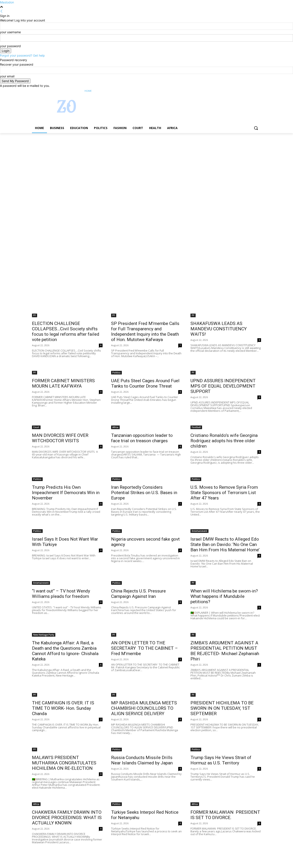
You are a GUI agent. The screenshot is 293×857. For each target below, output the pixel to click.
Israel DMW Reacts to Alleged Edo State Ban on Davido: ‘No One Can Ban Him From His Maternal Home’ (225, 544)
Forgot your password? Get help (22, 55)
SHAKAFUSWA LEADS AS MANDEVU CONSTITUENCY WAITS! (219, 329)
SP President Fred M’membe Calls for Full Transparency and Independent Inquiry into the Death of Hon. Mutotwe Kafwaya (145, 331)
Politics (116, 372)
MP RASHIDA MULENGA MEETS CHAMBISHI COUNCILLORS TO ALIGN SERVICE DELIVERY (144, 708)
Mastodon (7, 2)
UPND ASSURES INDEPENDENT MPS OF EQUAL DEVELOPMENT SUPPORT (223, 386)
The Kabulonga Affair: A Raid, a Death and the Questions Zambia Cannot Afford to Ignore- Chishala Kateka (65, 651)
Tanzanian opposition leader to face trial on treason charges (142, 438)
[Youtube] (258, 91)
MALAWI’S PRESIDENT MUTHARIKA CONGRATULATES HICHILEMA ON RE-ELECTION (64, 763)
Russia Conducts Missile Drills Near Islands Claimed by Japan (142, 760)
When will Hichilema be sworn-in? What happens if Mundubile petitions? (224, 596)
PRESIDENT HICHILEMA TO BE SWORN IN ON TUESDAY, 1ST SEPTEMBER (222, 708)
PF (34, 315)
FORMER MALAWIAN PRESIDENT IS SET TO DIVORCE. (225, 815)
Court (36, 427)
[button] (256, 128)
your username (10, 32)
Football (196, 427)
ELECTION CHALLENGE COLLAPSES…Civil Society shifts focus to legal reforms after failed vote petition (65, 331)
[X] (246, 91)
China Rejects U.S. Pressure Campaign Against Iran (138, 593)
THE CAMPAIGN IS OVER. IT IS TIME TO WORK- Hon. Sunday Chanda (63, 708)
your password (10, 46)
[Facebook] (234, 91)
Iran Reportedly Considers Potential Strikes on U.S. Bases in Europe (144, 493)
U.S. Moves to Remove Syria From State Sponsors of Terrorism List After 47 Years (224, 493)
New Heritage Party (43, 634)
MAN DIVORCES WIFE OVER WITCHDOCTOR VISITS (60, 438)
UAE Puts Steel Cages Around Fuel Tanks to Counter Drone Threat (145, 383)
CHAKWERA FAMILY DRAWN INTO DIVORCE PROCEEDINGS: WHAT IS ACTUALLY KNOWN (67, 817)
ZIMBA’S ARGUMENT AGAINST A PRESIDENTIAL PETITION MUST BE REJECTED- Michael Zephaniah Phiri (224, 651)
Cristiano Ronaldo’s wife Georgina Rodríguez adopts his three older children (224, 441)
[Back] (1, 11)
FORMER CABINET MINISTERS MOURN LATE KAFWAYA (63, 383)
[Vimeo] (252, 91)
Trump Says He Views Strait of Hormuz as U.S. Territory (220, 760)
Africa (115, 427)
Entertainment (199, 530)
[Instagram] (240, 91)
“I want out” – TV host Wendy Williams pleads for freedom (61, 593)
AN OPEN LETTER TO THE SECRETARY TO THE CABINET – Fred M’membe (144, 648)
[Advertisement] (128, 165)
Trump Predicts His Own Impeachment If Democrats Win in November (66, 493)
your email (7, 76)
